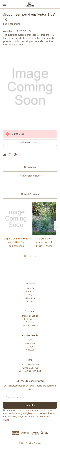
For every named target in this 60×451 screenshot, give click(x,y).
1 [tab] (25, 256)
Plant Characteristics (30, 175)
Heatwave (30, 343)
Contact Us (30, 298)
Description (30, 167)
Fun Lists (30, 322)
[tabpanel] (16, 226)
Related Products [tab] (30, 194)
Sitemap (30, 301)
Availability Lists (30, 325)
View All (30, 350)
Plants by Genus (30, 316)
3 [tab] (35, 256)
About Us (30, 291)
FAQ (30, 294)
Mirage (30, 346)
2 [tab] (30, 256)
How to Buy (30, 288)
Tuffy (30, 340)
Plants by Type (30, 319)
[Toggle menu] (4, 4)
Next (57, 225)
